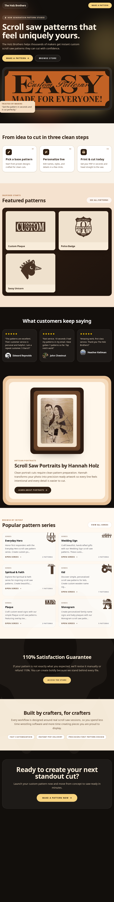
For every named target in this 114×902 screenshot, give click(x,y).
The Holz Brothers (15, 5)
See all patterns (99, 200)
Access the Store (57, 680)
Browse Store (48, 58)
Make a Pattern (100, 5)
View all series (99, 525)
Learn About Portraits (31, 490)
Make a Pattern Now (55, 797)
